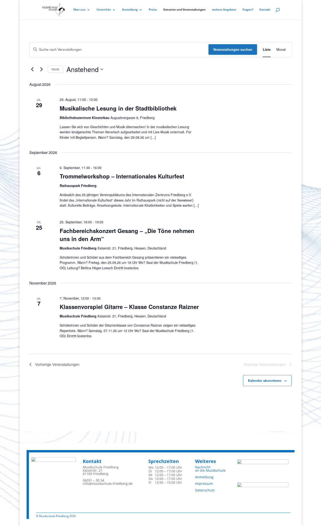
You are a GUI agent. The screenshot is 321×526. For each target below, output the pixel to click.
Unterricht (104, 10)
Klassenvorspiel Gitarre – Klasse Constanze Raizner (129, 307)
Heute (55, 69)
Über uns (79, 10)
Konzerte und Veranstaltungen (184, 10)
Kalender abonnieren (265, 380)
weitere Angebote (224, 10)
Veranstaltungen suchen (232, 49)
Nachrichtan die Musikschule (210, 469)
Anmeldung (130, 10)
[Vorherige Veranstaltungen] (32, 69)
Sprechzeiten (163, 461)
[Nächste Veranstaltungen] (41, 69)
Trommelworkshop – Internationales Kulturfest (122, 176)
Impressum (204, 483)
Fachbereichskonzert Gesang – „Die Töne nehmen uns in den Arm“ (127, 235)
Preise (153, 10)
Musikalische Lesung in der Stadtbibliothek (118, 108)
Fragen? (248, 10)
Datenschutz (205, 490)
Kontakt (264, 10)
